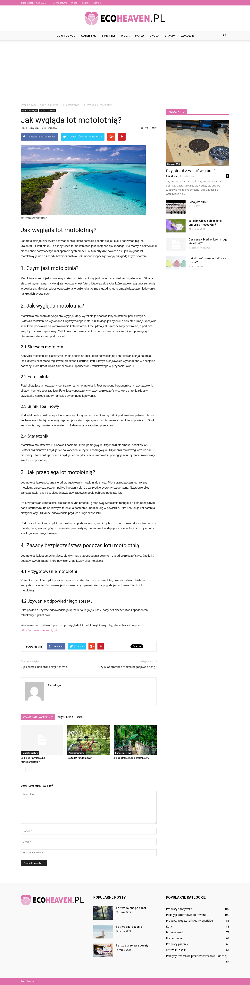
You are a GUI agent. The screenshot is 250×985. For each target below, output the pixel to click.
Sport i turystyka (29, 110)
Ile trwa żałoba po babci (131, 908)
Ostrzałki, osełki (176, 950)
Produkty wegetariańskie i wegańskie (189, 920)
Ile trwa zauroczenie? (130, 926)
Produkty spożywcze (179, 909)
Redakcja (33, 127)
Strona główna (60, 2)
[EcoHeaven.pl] (125, 18)
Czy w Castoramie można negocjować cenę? (127, 667)
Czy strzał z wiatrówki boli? (191, 170)
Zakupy (170, 35)
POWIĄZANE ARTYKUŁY (38, 717)
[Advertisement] (125, 69)
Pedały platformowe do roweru (186, 915)
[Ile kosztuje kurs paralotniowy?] (135, 740)
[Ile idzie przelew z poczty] (103, 950)
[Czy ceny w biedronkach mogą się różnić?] (176, 244)
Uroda (154, 35)
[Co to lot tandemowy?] (88, 740)
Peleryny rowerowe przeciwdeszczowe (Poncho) (196, 956)
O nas (74, 2)
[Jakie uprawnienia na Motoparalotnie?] (42, 740)
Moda (125, 35)
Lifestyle (108, 35)
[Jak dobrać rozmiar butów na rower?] (176, 263)
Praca (139, 35)
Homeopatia (174, 938)
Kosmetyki (88, 35)
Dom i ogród (65, 35)
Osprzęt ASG (173, 164)
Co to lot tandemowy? (79, 757)
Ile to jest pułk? (198, 202)
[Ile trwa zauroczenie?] (103, 931)
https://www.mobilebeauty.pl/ (39, 630)
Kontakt (97, 2)
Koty (169, 926)
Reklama (85, 2)
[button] (224, 35)
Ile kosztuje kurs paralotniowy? (132, 757)
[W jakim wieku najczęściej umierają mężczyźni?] (176, 225)
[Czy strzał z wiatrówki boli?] (197, 143)
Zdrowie (187, 35)
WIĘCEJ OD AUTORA (70, 717)
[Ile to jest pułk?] (176, 207)
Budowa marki (175, 932)
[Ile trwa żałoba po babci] (103, 913)
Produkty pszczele (177, 944)
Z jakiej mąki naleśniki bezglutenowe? (45, 667)
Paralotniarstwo (47, 110)
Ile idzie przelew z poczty (132, 945)
